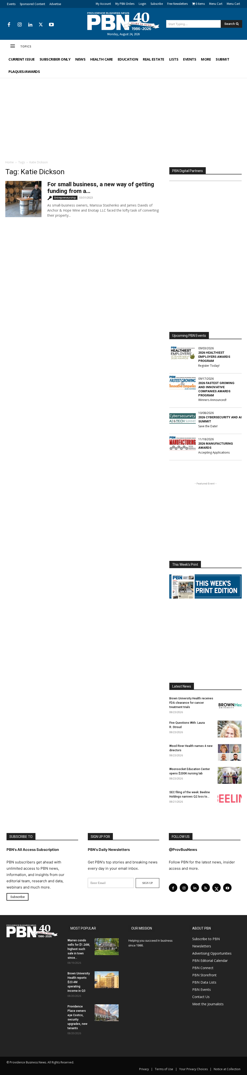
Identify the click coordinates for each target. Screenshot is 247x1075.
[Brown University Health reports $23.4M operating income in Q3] (107, 979)
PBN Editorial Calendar (210, 960)
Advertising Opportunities (212, 953)
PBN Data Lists (204, 982)
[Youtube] (51, 25)
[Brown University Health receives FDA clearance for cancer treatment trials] (230, 704)
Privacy (144, 1069)
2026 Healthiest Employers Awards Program (214, 357)
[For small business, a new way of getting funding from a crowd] (23, 199)
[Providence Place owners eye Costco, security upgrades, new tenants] (107, 1012)
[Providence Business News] (124, 21)
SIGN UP (147, 883)
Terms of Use (164, 1069)
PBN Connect (202, 967)
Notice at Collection (227, 1069)
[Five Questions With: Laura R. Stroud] (230, 729)
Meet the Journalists (208, 1004)
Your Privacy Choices (193, 1069)
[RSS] (205, 887)
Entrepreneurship (65, 197)
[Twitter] (41, 25)
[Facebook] (9, 25)
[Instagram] (19, 25)
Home (9, 162)
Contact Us (201, 996)
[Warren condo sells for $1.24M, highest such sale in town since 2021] (107, 946)
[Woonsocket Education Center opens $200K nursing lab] (230, 775)
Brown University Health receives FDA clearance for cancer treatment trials (191, 703)
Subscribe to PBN (206, 939)
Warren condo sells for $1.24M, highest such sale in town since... (79, 949)
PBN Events (201, 989)
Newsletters (201, 946)
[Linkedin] (30, 25)
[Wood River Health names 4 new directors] (230, 752)
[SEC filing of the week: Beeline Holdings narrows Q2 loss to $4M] (230, 798)
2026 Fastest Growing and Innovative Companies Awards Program (216, 389)
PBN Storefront (204, 975)
